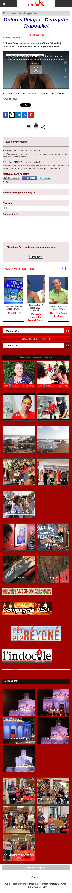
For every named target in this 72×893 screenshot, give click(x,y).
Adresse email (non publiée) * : (19, 192)
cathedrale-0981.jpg (19, 710)
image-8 (53, 577)
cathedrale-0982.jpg (53, 738)
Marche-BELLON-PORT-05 (19, 512)
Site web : (8, 203)
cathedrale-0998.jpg (19, 738)
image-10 (19, 577)
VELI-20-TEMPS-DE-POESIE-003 (19, 800)
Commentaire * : (11, 214)
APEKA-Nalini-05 (53, 545)
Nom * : (7, 182)
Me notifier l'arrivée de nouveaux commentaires (31, 247)
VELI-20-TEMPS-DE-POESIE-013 (19, 481)
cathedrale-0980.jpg (53, 710)
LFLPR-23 (19, 382)
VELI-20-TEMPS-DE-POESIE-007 (53, 481)
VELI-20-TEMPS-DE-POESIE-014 (53, 800)
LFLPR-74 (53, 382)
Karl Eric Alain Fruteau (58, 314)
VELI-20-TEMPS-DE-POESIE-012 (19, 828)
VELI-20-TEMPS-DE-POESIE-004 (53, 828)
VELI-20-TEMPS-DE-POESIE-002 (19, 856)
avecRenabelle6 (53, 415)
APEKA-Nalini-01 (19, 545)
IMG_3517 (53, 447)
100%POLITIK (13, 313)
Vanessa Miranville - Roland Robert (36, 317)
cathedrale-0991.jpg (19, 766)
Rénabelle (19, 415)
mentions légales (36, 867)
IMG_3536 (19, 447)
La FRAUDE (10, 681)
